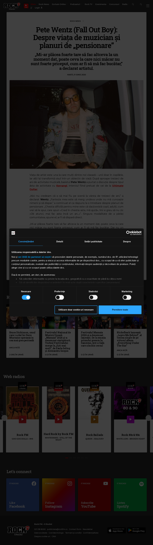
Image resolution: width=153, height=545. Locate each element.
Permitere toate (120, 310)
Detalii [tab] (59, 241)
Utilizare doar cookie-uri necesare (76, 310)
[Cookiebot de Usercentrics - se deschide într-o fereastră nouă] (128, 233)
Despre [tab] (127, 241)
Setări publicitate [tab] (93, 241)
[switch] (59, 297)
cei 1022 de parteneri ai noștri (34, 257)
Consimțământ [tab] (26, 241)
